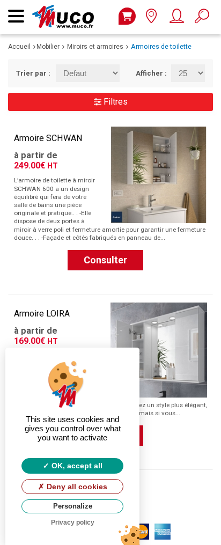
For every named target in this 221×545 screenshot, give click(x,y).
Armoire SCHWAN (48, 138)
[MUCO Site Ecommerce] (65, 10)
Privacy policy (72, 522)
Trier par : (28, 73)
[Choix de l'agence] (151, 18)
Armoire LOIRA (42, 313)
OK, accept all (75, 465)
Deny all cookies (76, 486)
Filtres (114, 102)
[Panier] (127, 16)
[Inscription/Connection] (176, 18)
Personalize (72, 506)
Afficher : (145, 73)
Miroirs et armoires (95, 46)
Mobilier (48, 46)
